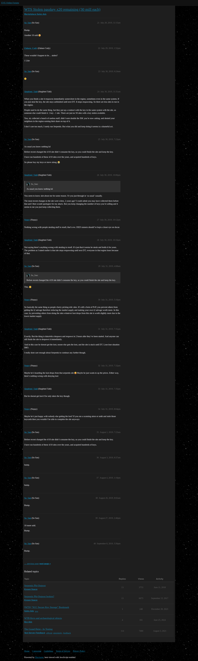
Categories (36, 651)
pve (36, 611)
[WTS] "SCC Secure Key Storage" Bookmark (46, 607)
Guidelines (48, 651)
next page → (45, 564)
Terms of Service (63, 651)
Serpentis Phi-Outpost (35, 585)
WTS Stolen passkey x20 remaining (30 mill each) (62, 9)
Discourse (39, 657)
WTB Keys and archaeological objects (43, 618)
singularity (57, 633)
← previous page (31, 563)
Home (26, 651)
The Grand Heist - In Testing (38, 629)
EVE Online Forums (10, 3)
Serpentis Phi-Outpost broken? (39, 596)
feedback (67, 633)
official (49, 633)
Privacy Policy (79, 651)
